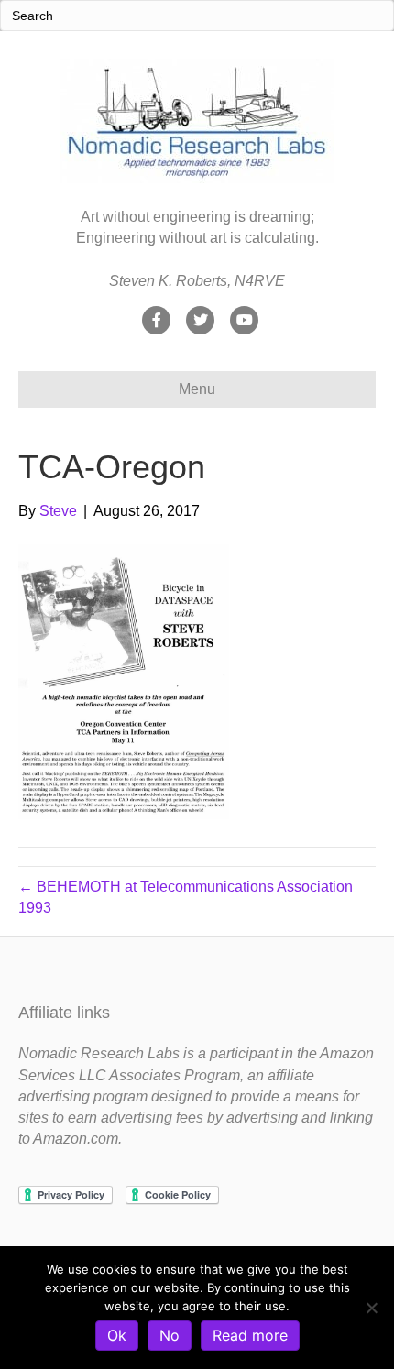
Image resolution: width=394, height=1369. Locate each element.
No (169, 1335)
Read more (250, 1335)
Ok (116, 1335)
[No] (371, 1307)
